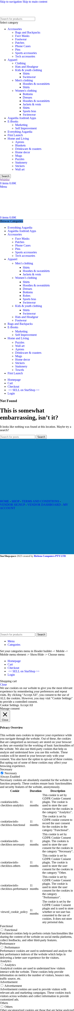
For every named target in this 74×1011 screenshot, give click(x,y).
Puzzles (19, 159)
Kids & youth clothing (28, 70)
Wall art (19, 169)
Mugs (18, 155)
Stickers (20, 166)
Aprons (19, 142)
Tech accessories (25, 56)
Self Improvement (26, 128)
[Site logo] (33, 15)
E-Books (13, 121)
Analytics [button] (5, 961)
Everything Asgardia (20, 131)
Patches (19, 42)
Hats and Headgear (26, 66)
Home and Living (18, 138)
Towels (19, 369)
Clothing (20, 63)
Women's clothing (26, 90)
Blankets (20, 145)
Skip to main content (35, 1)
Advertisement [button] (8, 982)
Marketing (21, 124)
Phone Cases (23, 46)
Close (3, 684)
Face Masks (22, 35)
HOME (4, 501)
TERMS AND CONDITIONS (40, 501)
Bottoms (28, 94)
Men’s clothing (24, 263)
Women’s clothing (26, 277)
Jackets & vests (32, 104)
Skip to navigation (11, 1)
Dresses (27, 97)
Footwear (21, 39)
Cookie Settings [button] (9, 705)
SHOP (15, 501)
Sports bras (29, 111)
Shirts (26, 73)
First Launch (15, 135)
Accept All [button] (26, 705)
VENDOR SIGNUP (12, 504)
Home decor (22, 152)
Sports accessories (26, 53)
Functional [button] (6, 926)
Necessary (11, 773)
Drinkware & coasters (28, 148)
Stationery (21, 162)
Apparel (12, 59)
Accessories (15, 29)
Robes (26, 295)
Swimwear (29, 77)
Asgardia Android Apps (22, 118)
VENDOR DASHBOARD (44, 504)
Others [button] (4, 1003)
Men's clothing (24, 80)
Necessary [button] (6, 769)
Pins (17, 49)
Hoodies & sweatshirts (36, 83)
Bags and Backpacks (27, 32)
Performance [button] (7, 943)
